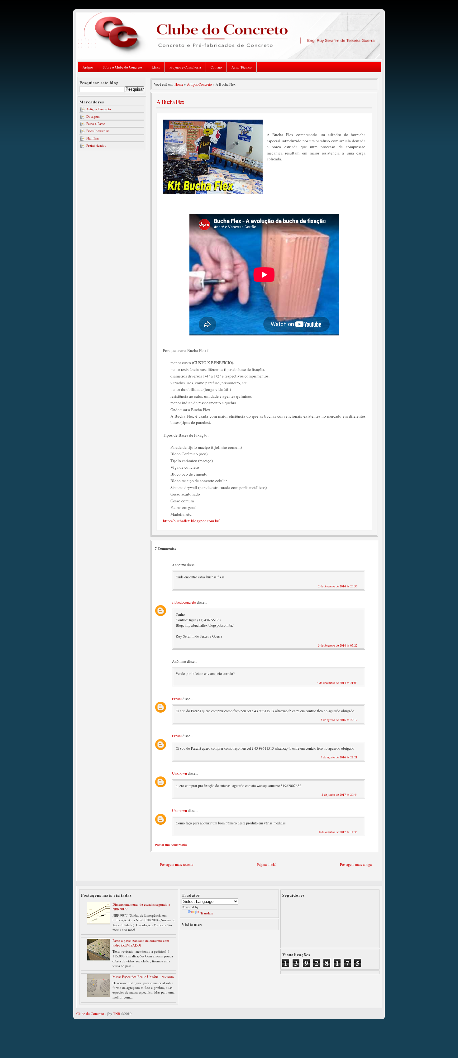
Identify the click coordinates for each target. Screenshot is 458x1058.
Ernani (177, 698)
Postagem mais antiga (356, 864)
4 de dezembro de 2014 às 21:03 (337, 683)
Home (178, 84)
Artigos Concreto (98, 109)
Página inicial (266, 864)
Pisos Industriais (97, 130)
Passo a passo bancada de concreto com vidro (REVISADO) (140, 942)
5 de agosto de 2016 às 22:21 (339, 757)
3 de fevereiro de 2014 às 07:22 (337, 645)
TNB (116, 1013)
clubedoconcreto (184, 602)
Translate (206, 913)
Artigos (88, 67)
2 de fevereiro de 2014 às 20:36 (337, 586)
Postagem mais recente (176, 864)
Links (156, 67)
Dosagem (93, 116)
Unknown (179, 773)
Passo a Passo (95, 123)
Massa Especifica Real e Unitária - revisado (143, 976)
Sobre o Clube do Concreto (122, 67)
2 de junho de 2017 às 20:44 (339, 794)
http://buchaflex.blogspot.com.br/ (191, 521)
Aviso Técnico (241, 67)
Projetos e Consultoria (185, 67)
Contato (216, 67)
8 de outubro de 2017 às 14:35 (338, 832)
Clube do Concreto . (91, 1013)
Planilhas (92, 138)
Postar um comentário (171, 844)
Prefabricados (96, 145)
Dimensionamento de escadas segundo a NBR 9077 (141, 906)
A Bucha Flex (170, 102)
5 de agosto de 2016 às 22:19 (339, 720)
